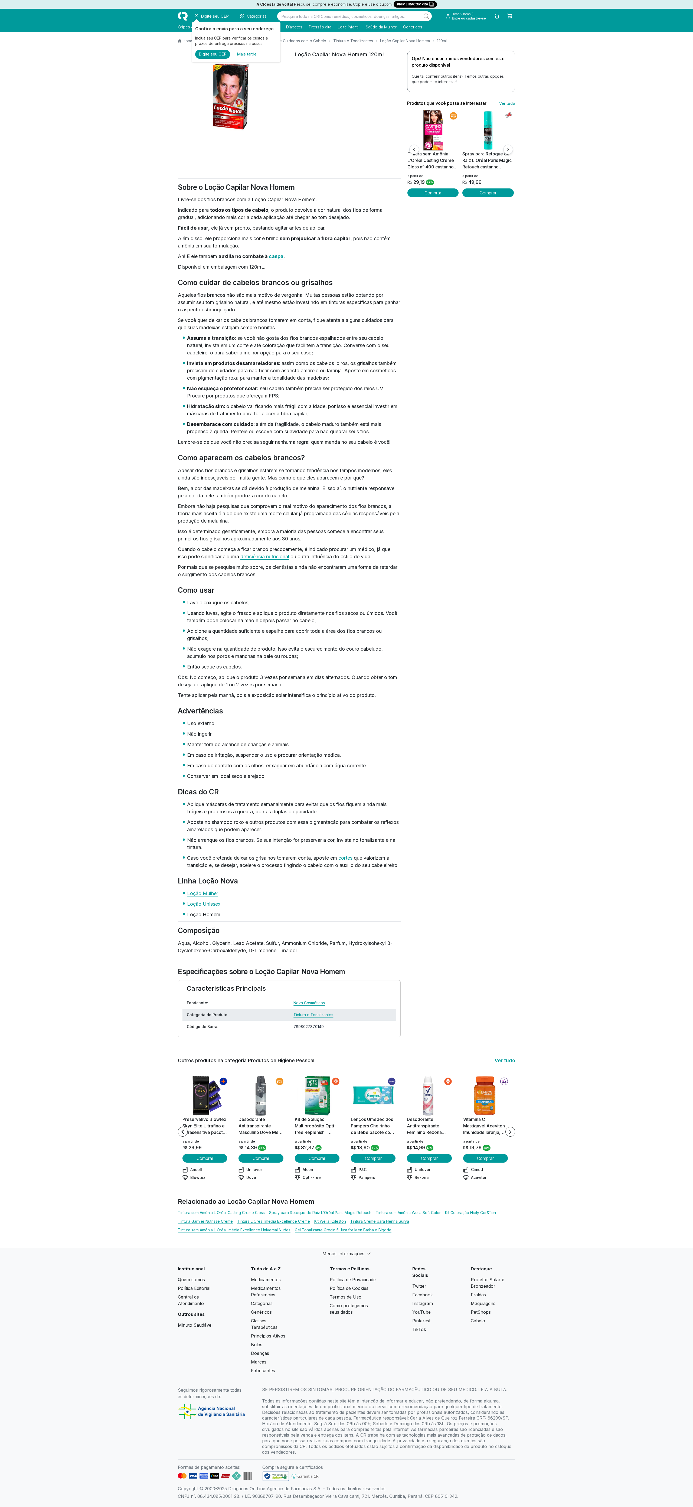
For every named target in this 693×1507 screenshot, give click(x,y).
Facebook (422, 1294)
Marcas (258, 1362)
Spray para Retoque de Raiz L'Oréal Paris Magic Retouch (320, 1212)
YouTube (421, 1312)
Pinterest (421, 1320)
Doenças (260, 1353)
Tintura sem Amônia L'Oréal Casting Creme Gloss (221, 1212)
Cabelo (478, 1320)
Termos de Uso (345, 1297)
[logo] (183, 16)
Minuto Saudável (195, 1325)
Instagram (422, 1303)
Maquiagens (483, 1303)
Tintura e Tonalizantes (353, 40)
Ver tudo (507, 103)
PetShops (481, 1312)
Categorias (262, 1303)
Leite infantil (348, 27)
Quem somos (191, 1279)
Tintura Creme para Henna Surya (379, 1221)
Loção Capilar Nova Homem (405, 40)
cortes (345, 858)
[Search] (426, 16)
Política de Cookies (349, 1288)
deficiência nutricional (264, 556)
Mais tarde (247, 54)
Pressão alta (320, 27)
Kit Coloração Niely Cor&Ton (470, 1212)
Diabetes (294, 27)
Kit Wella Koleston (330, 1221)
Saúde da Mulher (381, 27)
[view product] (433, 130)
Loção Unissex (203, 904)
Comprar (432, 192)
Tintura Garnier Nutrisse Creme (205, 1221)
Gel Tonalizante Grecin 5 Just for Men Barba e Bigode (343, 1230)
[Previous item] (183, 1132)
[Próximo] (508, 149)
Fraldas (478, 1294)
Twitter (419, 1286)
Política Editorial (194, 1288)
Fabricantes (263, 1370)
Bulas (256, 1344)
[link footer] (275, 1476)
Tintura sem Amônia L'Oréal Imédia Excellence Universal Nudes (234, 1230)
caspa (276, 256)
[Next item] (510, 1132)
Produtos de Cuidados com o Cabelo (293, 40)
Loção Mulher (202, 893)
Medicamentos (266, 1279)
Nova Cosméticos (309, 1002)
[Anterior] (414, 149)
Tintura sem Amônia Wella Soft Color (408, 1212)
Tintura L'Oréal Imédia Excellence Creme (273, 1221)
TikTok (419, 1329)
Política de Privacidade (353, 1279)
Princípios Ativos (268, 1336)
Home (188, 40)
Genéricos (412, 27)
